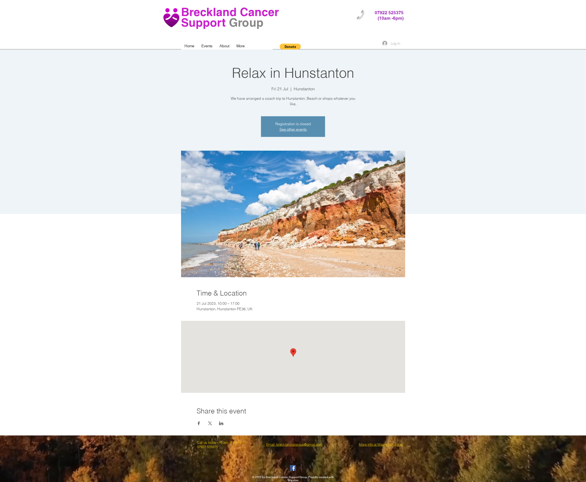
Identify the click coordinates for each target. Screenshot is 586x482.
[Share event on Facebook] (199, 423)
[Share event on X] (210, 423)
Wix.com (293, 480)
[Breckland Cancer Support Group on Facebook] (293, 468)
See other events (293, 129)
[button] (290, 47)
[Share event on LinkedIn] (221, 423)
